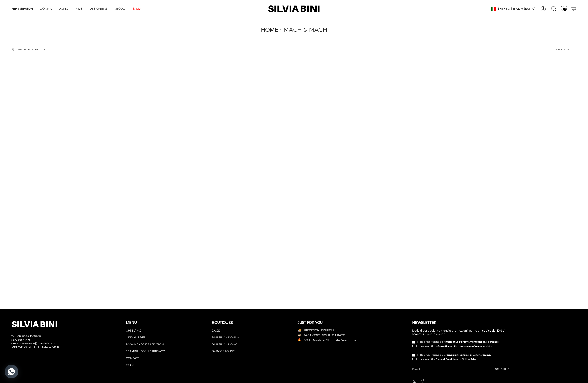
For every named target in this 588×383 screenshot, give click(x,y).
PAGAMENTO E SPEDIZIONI (145, 344)
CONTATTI (133, 358)
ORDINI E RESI (136, 337)
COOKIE (131, 365)
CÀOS (216, 330)
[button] (45, 8)
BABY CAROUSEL (224, 351)
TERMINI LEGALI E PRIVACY (145, 351)
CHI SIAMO (133, 330)
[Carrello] (573, 9)
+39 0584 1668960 (29, 336)
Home (269, 29)
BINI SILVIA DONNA (225, 337)
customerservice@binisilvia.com (33, 343)
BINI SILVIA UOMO (224, 344)
